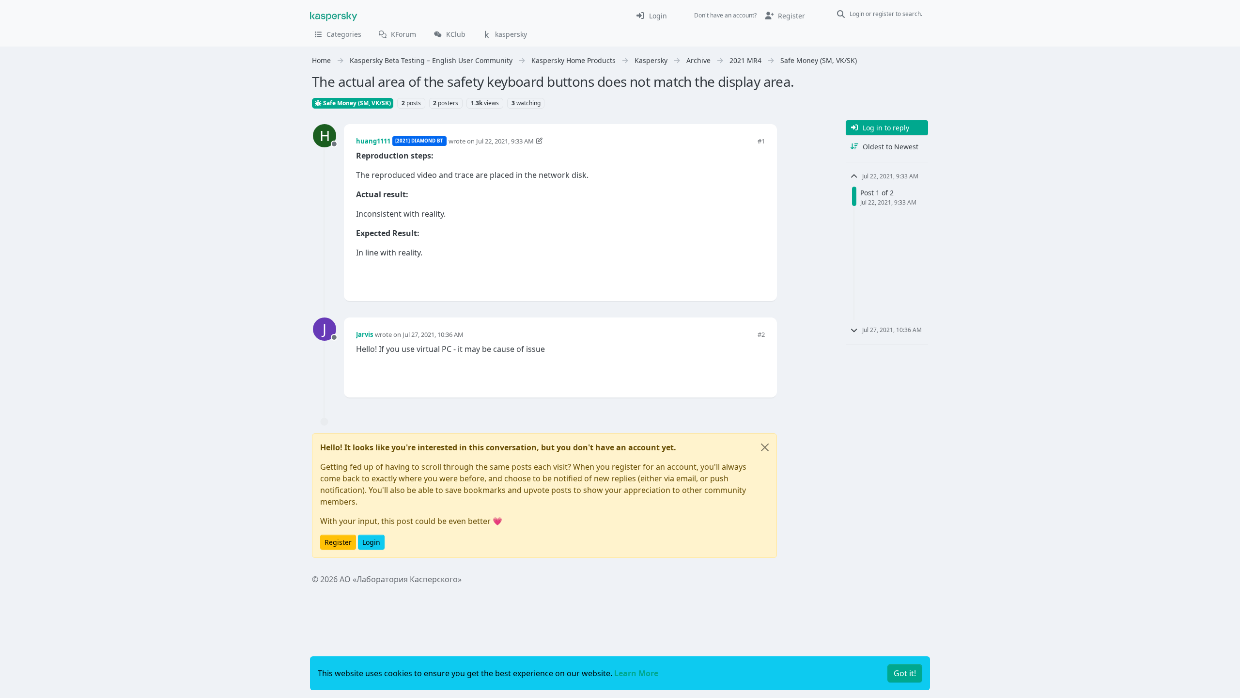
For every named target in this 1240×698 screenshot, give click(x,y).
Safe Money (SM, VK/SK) (356, 103)
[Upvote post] (722, 277)
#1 (761, 141)
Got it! (905, 673)
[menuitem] (651, 15)
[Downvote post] (756, 277)
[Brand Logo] (333, 15)
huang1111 (373, 141)
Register (338, 542)
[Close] (764, 447)
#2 (761, 334)
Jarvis (364, 334)
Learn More (636, 673)
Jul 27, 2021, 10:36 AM (433, 334)
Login (371, 542)
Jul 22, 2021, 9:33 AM (505, 141)
